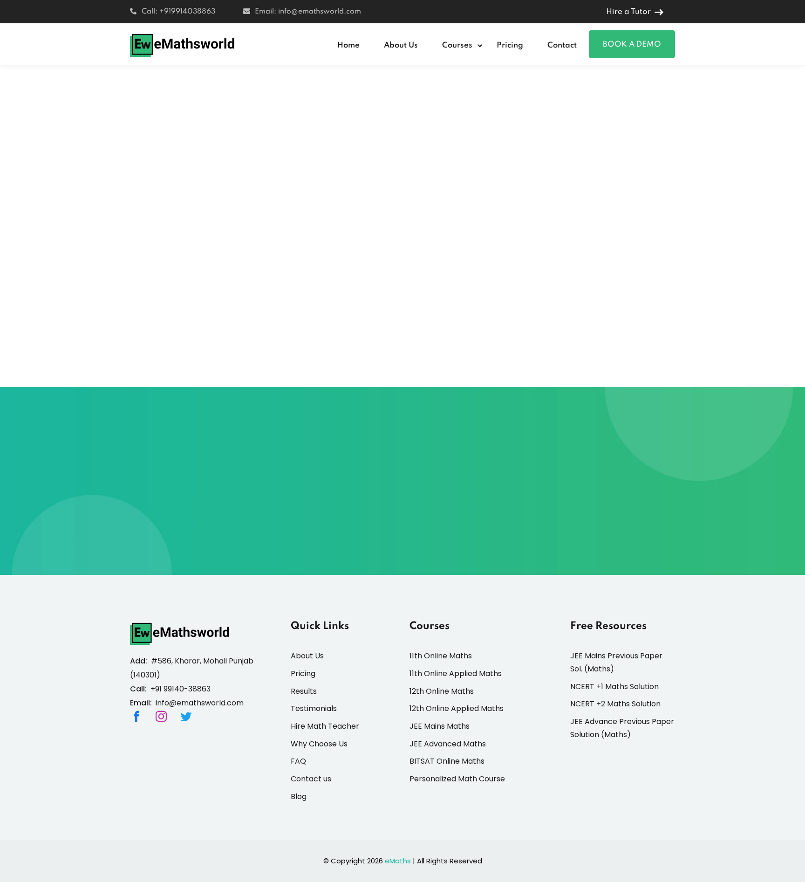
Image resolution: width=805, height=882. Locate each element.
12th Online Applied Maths (456, 708)
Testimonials (314, 708)
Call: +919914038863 (178, 11)
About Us (401, 45)
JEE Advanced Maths (447, 743)
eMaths (398, 861)
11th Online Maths (440, 655)
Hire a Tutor (628, 12)
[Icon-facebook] (136, 716)
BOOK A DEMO (632, 44)
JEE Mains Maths (439, 726)
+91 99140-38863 (180, 689)
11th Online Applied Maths (455, 673)
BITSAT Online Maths (446, 761)
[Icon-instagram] (161, 716)
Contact (562, 45)
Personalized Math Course (457, 778)
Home (348, 45)
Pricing (510, 45)
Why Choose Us (319, 743)
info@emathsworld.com (200, 702)
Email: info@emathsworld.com (308, 11)
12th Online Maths (441, 691)
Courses (457, 45)
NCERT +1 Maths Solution (614, 686)
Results (304, 691)
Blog (299, 796)
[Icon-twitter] (186, 716)
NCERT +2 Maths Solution (615, 703)
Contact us (311, 778)
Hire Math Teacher (325, 726)
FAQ (298, 761)
